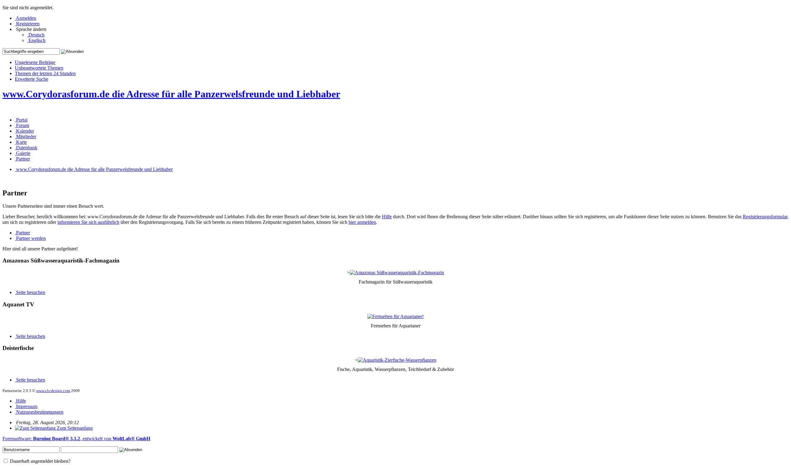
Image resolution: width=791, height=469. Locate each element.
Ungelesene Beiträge (35, 62)
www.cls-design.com (53, 390)
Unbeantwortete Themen (39, 67)
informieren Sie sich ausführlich (88, 222)
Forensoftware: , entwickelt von (76, 438)
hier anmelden (362, 222)
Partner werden (30, 238)
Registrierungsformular (765, 216)
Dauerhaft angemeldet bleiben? (39, 461)
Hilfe (387, 216)
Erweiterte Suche (31, 79)
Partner (22, 232)
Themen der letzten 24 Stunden (45, 73)
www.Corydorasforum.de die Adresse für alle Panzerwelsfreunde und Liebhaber (171, 94)
